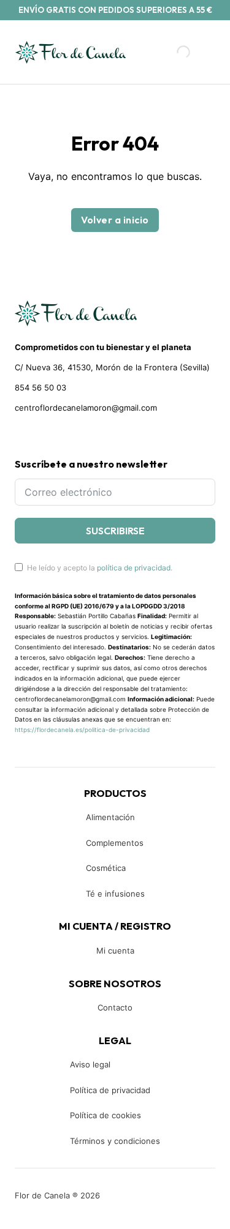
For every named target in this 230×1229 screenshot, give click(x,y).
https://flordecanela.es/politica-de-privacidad (82, 729)
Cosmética (106, 868)
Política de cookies (105, 1115)
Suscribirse (115, 531)
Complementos (115, 843)
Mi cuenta (115, 950)
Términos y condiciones (115, 1141)
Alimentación (110, 817)
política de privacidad (134, 567)
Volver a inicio (115, 220)
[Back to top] (138, 1201)
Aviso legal (90, 1064)
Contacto (115, 1007)
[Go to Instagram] (41, 436)
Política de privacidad (110, 1090)
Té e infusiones (115, 893)
